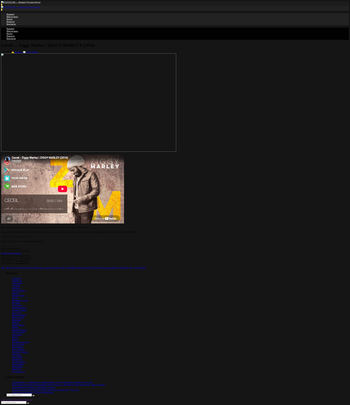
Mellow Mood (18, 325)
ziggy (131, 268)
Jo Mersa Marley (19, 308)
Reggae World (18, 349)
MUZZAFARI (18, 332)
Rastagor (10, 14)
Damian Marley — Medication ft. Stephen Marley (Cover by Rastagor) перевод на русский (52, 382)
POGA (15, 337)
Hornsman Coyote (20, 300)
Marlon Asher (18, 317)
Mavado (15, 322)
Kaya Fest (16, 312)
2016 (3, 268)
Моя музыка (12, 17)
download (34, 268)
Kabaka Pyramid (19, 310)
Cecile (20, 268)
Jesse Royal (17, 305)
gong (42, 268)
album (8, 268)
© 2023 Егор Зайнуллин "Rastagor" (17, 400)
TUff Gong (95, 268)
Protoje (15, 340)
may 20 (64, 268)
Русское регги (18, 371)
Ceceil (14, 268)
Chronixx (16, 288)
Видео (9, 19)
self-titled (72, 268)
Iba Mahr (16, 303)
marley (57, 268)
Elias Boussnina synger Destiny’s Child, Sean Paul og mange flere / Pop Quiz (45, 390)
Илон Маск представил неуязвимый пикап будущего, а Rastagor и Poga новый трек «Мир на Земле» (58, 385)
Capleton (16, 285)
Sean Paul (16, 354)
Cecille (27, 268)
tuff (88, 268)
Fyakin (15, 298)
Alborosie (16, 278)
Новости (11, 21)
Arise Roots (17, 283)
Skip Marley (17, 357)
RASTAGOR (18, 344)
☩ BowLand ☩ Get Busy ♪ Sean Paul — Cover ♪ (34, 387)
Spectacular (17, 359)
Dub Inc (15, 293)
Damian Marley (19, 290)
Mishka (15, 327)
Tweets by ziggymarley (11, 253)
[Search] (33, 395)
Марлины (16, 369)
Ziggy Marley (32, 52)
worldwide (123, 268)
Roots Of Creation (20, 352)
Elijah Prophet (18, 295)
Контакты (11, 24)
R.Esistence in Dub (20, 342)
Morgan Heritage (19, 330)
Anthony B (17, 281)
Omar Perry (17, 335)
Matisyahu (16, 320)
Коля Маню (17, 367)
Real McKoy (17, 347)
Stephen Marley (19, 362)
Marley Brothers (19, 315)
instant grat (49, 268)
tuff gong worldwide (109, 268)
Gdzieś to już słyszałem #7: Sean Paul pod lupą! (32, 392)
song (84, 268)
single (78, 268)
